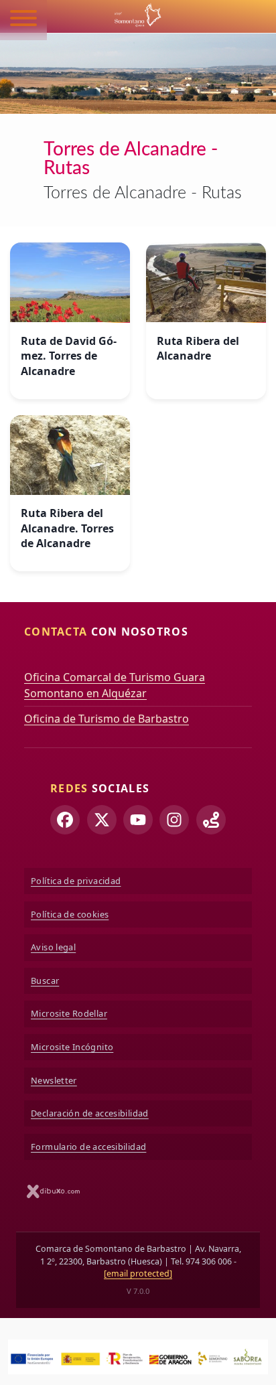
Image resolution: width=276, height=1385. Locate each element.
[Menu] (23, 20)
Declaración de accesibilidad (90, 1113)
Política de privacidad (76, 881)
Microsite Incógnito (72, 1047)
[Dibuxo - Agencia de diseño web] (53, 1191)
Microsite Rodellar (69, 1013)
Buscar (45, 980)
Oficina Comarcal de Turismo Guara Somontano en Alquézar (114, 685)
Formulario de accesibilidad (88, 1147)
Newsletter (54, 1080)
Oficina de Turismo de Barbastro (106, 718)
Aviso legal (53, 947)
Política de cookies (70, 914)
